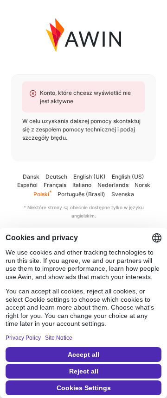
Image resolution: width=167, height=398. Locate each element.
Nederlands (112, 184)
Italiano (81, 184)
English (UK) (89, 176)
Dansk (31, 176)
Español (27, 184)
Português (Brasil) (81, 194)
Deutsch (56, 176)
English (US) (128, 176)
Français (55, 184)
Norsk (142, 184)
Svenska (122, 194)
